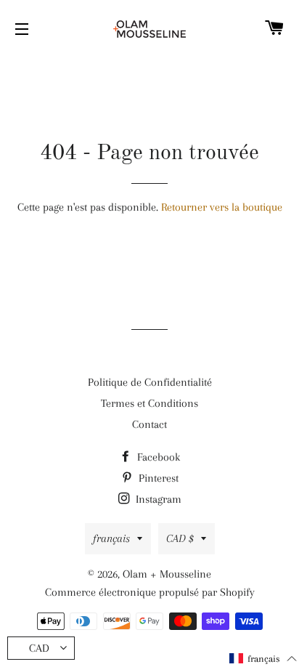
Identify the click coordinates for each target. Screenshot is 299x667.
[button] (263, 658)
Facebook (157, 457)
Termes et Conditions (149, 403)
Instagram (157, 499)
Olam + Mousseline (167, 574)
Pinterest (157, 478)
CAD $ (180, 538)
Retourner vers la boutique (221, 207)
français (111, 538)
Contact (149, 424)
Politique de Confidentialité (150, 382)
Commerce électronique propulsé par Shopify (150, 592)
